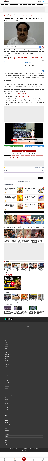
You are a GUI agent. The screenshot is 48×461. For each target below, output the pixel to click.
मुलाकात (6, 392)
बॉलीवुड (6, 4)
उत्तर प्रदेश (6, 333)
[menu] (2, 2)
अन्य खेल (6, 418)
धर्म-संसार (33, 155)
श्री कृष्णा (6, 403)
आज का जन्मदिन (7, 424)
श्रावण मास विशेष (23, 4)
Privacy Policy (36, 448)
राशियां (6, 428)
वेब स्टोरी (6, 373)
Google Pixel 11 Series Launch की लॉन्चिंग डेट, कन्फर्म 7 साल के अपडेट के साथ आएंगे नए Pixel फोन (36, 312)
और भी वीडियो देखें (8, 275)
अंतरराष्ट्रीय (6, 338)
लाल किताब (7, 430)
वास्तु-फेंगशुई (7, 432)
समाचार (2, 4)
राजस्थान (6, 352)
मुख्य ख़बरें (10, 14)
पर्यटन (6, 378)
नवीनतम (7, 292)
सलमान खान (7, 386)
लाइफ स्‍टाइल (27, 155)
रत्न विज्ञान (6, 444)
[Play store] (44, 1)
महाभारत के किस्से (39, 155)
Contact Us (30, 448)
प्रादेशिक (14, 14)
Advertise (20, 448)
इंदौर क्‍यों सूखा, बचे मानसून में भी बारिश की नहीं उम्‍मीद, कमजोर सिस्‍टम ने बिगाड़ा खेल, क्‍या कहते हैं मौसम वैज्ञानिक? (15, 301)
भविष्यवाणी (6, 399)
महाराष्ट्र (6, 350)
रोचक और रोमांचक (16, 158)
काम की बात (7, 354)
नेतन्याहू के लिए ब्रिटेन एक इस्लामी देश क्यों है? (33, 269)
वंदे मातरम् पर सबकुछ (14, 4)
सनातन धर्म (6, 401)
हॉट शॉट (6, 371)
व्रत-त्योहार (6, 409)
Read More (14, 140)
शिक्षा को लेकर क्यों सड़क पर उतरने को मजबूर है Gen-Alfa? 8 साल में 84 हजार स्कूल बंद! (33, 301)
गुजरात (6, 348)
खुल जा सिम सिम (7, 380)
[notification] (46, 1)
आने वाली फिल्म (7, 382)
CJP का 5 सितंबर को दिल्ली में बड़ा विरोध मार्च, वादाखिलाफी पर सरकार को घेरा (7, 269)
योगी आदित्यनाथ (7, 331)
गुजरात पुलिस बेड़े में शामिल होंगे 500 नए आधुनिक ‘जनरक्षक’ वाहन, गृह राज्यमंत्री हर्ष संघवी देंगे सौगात (41, 301)
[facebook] (20, 326)
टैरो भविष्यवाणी (7, 434)
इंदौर (5, 340)
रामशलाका (6, 436)
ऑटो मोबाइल (7, 356)
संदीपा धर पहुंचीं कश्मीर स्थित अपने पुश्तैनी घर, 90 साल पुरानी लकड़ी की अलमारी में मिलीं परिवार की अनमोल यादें (24, 269)
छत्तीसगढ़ (6, 346)
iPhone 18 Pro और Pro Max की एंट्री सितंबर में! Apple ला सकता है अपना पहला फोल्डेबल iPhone (20, 312)
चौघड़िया (6, 438)
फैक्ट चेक (6, 360)
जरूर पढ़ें (7, 261)
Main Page (11, 448)
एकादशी (6, 397)
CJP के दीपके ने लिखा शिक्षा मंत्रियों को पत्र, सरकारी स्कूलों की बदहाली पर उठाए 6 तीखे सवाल (15, 269)
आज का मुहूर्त (7, 426)
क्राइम (6, 358)
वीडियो (6, 273)
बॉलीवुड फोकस (7, 384)
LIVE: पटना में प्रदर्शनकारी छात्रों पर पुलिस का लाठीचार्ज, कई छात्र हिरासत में (7, 301)
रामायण (6, 405)
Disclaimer (25, 448)
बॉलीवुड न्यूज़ (7, 369)
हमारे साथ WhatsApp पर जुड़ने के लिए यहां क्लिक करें (13, 146)
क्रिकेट (29, 4)
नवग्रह (6, 442)
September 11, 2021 (23, 96)
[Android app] (9, 319)
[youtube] (25, 326)
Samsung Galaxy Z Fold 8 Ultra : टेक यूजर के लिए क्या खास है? (8, 312)
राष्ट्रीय (6, 336)
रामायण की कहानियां (8, 158)
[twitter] (23, 326)
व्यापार (6, 362)
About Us (16, 448)
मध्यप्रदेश (6, 344)
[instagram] (28, 326)
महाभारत (6, 407)
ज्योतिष (33, 4)
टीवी (5, 390)
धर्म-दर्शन (6, 411)
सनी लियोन (6, 388)
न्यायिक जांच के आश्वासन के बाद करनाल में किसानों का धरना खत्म (24, 153)
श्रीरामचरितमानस (40, 4)
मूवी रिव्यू (6, 375)
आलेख (6, 377)
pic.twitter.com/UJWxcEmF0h (20, 93)
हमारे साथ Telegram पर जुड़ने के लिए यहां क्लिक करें (34, 146)
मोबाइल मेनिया (8, 304)
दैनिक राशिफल (7, 422)
